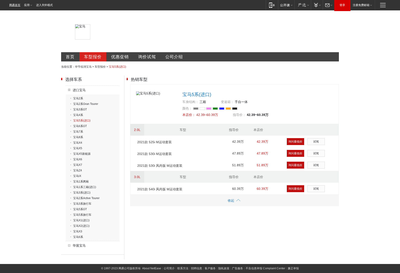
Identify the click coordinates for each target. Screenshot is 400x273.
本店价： (188, 115)
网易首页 (14, 5)
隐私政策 (223, 268)
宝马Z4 (77, 170)
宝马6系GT (80, 126)
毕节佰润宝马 (83, 66)
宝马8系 (78, 137)
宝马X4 (77, 142)
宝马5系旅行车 (82, 214)
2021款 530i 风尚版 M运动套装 (159, 165)
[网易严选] (302, 5)
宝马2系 (78, 98)
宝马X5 (77, 148)
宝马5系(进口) (82, 120)
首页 (70, 57)
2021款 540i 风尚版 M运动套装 (159, 189)
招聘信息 (196, 268)
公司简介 (169, 268)
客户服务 (210, 268)
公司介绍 (174, 57)
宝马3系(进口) (82, 192)
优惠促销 (120, 57)
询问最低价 (295, 141)
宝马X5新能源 (82, 153)
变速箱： (227, 102)
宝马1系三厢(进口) (84, 187)
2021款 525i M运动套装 (154, 142)
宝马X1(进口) (81, 220)
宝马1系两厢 (81, 181)
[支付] (317, 5)
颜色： (187, 108)
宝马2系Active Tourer (86, 198)
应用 (27, 5)
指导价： (239, 115)
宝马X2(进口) (81, 226)
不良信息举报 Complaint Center (265, 268)
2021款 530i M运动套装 (154, 154)
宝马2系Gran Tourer (85, 104)
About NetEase (151, 268)
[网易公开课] (286, 5)
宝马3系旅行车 (82, 203)
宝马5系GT (80, 209)
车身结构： (190, 102)
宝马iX (77, 176)
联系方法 (182, 268)
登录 (342, 5)
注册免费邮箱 (361, 5)
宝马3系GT (80, 109)
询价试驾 (147, 57)
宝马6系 (78, 237)
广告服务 (237, 268)
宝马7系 (78, 131)
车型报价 (93, 57)
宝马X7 (77, 165)
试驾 (316, 141)
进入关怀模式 (44, 5)
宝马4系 (78, 115)
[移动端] (272, 5)
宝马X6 (77, 159)
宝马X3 (77, 231)
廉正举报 (293, 268)
